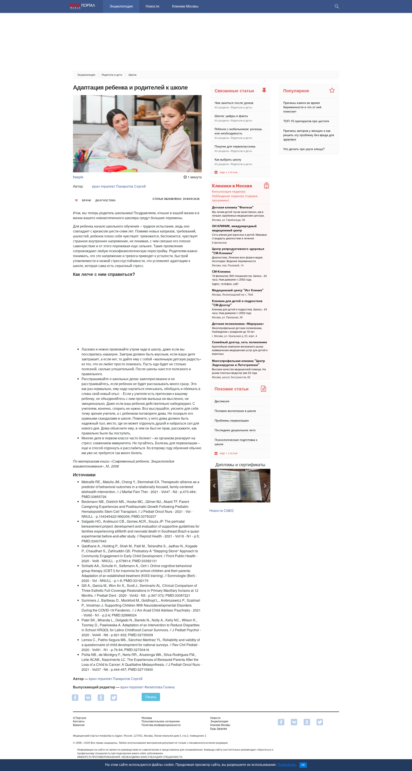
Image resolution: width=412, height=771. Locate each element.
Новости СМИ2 (221, 511)
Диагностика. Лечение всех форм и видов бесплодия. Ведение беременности (237, 259)
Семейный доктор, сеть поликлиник (239, 342)
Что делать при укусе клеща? (304, 149)
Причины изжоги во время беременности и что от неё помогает (302, 106)
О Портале (79, 717)
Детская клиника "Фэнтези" (233, 207)
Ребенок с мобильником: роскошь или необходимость (238, 131)
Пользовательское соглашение (161, 721)
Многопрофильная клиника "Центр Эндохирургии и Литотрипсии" (238, 362)
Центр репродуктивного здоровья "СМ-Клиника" (238, 250)
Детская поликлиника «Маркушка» (238, 323)
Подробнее (286, 764)
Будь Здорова (218, 728)
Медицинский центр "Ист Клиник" (238, 290)
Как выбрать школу (228, 159)
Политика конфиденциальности (161, 725)
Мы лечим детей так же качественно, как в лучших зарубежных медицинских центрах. (238, 213)
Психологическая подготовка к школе (236, 441)
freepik (78, 177)
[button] (214, 486)
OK (303, 764)
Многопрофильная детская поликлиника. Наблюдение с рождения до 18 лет (237, 329)
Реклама (147, 717)
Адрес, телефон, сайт (225, 283)
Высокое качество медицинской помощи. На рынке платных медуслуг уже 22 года (239, 371)
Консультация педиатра (228, 191)
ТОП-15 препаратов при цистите (306, 121)
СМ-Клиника (221, 271)
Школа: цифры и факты (231, 116)
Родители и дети (241, 107)
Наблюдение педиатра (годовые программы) (235, 198)
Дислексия (222, 401)
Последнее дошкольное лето (235, 430)
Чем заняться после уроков (234, 102)
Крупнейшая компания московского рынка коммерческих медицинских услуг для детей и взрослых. (240, 350)
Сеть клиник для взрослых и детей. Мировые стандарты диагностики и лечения (239, 236)
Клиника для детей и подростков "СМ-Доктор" (237, 302)
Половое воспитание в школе (235, 410)
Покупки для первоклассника (235, 146)
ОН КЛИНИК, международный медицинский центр (234, 228)
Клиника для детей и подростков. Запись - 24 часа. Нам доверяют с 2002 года (239, 311)
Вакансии (79, 725)
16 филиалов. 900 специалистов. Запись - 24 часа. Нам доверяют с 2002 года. (239, 277)
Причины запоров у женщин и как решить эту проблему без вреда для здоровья (308, 134)
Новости (152, 6)
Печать (150, 696)
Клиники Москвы (185, 6)
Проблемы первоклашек (232, 420)
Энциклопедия (121, 6)
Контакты (79, 721)
